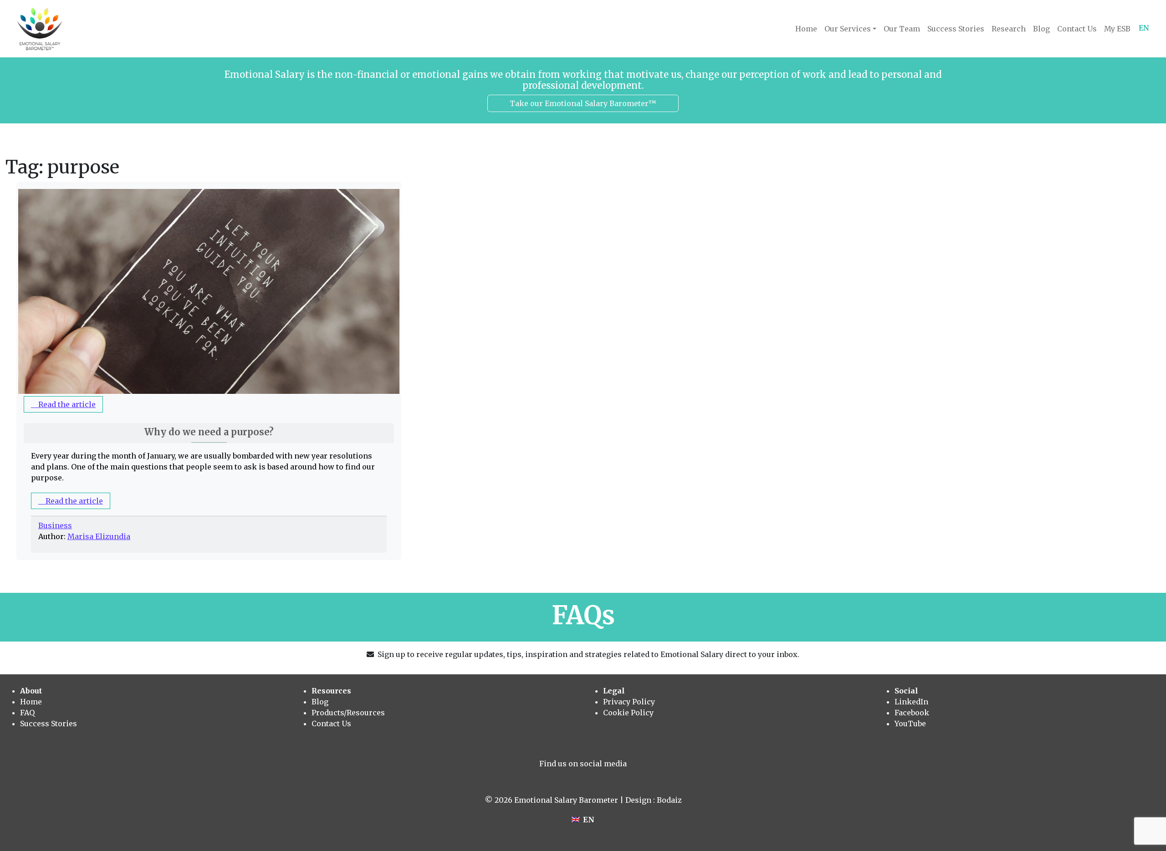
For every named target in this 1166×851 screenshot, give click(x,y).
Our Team (902, 28)
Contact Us (1077, 28)
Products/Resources (348, 712)
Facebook (912, 712)
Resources (331, 690)
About (31, 690)
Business (55, 525)
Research (1009, 28)
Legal (614, 690)
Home (806, 28)
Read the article (66, 404)
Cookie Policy (628, 712)
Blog (1041, 28)
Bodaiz (669, 800)
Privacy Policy (629, 701)
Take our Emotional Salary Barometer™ (583, 103)
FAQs (583, 615)
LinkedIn (911, 701)
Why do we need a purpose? (209, 432)
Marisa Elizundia (98, 536)
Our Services (847, 28)
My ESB (1117, 28)
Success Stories (955, 28)
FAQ (27, 712)
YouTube (910, 723)
